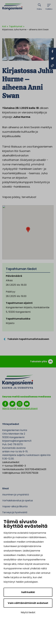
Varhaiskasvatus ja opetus (17, 500)
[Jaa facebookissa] (52, 51)
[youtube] (27, 403)
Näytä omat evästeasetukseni (19, 408)
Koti (4, 26)
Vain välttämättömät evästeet (28, 603)
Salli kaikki (28, 592)
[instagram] (20, 403)
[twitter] (12, 403)
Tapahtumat (15, 26)
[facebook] (5, 403)
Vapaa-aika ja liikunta (14, 506)
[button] (28, 230)
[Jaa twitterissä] (52, 58)
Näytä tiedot (28, 612)
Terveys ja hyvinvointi (14, 512)
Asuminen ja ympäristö (15, 494)
